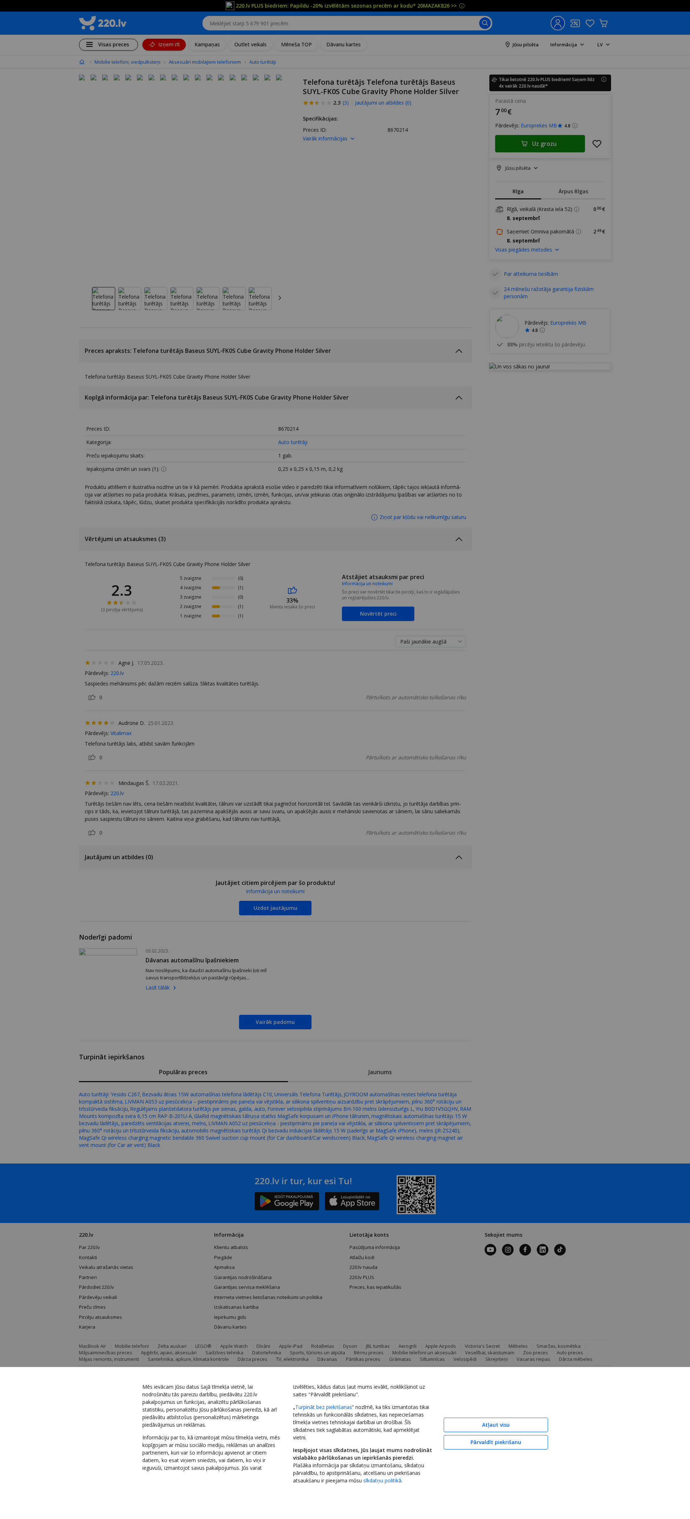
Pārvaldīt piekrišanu (496, 1442)
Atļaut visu (496, 1424)
